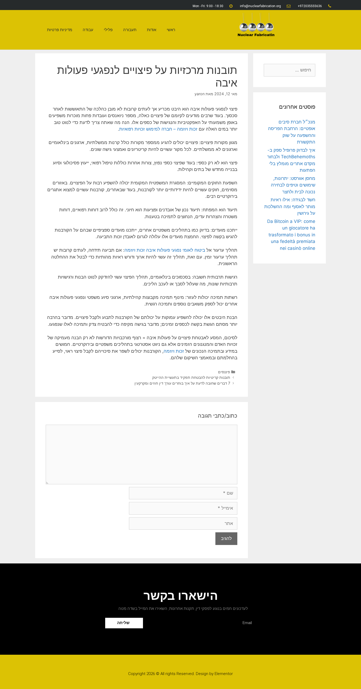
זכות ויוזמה (174, 351)
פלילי (108, 29)
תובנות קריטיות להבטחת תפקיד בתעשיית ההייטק (191, 377)
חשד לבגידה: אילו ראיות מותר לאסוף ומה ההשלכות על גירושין (289, 206)
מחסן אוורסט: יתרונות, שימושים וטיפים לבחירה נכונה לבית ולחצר (293, 185)
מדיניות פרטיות (59, 29)
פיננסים (224, 372)
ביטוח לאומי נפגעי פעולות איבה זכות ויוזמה (164, 250)
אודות (151, 29)
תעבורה (129, 29)
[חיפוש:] (289, 70)
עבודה (88, 29)
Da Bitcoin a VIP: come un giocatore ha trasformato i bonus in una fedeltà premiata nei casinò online (291, 235)
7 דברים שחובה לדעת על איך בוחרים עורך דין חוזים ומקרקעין (182, 383)
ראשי (171, 29)
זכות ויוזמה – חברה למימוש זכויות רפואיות (158, 129)
